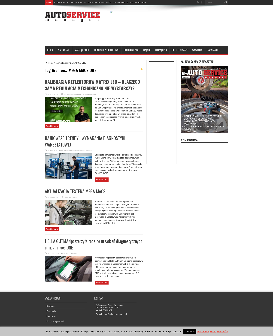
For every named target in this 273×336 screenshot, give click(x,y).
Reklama (50, 306)
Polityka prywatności (55, 321)
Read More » (52, 126)
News (50, 50)
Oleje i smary (180, 50)
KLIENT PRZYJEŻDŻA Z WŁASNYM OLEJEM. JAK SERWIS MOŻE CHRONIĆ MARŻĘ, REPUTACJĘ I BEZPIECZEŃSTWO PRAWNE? (111, 2)
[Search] (225, 2)
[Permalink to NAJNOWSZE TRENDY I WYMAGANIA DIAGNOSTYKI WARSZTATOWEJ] (68, 178)
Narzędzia (161, 50)
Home (50, 63)
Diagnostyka (131, 50)
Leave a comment (70, 197)
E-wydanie (212, 50)
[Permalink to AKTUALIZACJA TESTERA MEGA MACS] (68, 224)
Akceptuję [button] (189, 331)
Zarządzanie (82, 50)
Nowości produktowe (106, 50)
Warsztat (63, 50)
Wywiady (197, 50)
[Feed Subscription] (141, 69)
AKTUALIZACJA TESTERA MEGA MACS (75, 191)
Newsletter (51, 316)
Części (147, 50)
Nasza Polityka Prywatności (212, 331)
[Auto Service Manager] (72, 19)
